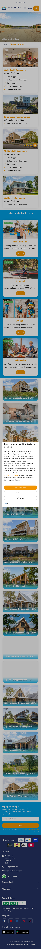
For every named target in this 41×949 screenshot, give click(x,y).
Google (16, 475)
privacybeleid (8, 475)
